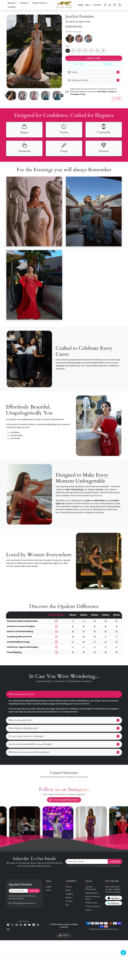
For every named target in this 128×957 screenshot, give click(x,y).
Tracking (69, 894)
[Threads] (38, 924)
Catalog (11, 6)
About (68, 890)
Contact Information (90, 888)
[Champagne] (70, 38)
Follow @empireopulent (65, 799)
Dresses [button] (24, 2)
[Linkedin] (34, 924)
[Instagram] (16, 924)
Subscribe (115, 861)
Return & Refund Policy (92, 897)
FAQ (67, 905)
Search (69, 886)
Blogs (80, 4)
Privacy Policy (115, 866)
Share (118, 98)
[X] (12, 924)
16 (97, 50)
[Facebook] (8, 924)
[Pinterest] (25, 924)
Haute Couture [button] (39, 2)
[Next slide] (62, 95)
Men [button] (87, 4)
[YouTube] (29, 924)
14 (91, 50)
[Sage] (88, 38)
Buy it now (79, 64)
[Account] (110, 5)
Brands (68, 897)
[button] (105, 5)
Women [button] (11, 2)
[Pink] (79, 38)
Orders (49, 886)
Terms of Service (101, 866)
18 (103, 50)
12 (85, 50)
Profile (48, 890)
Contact (97, 4)
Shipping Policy (91, 893)
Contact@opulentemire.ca (23, 903)
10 (79, 50)
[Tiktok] (21, 924)
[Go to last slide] (6, 95)
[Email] (8, 929)
